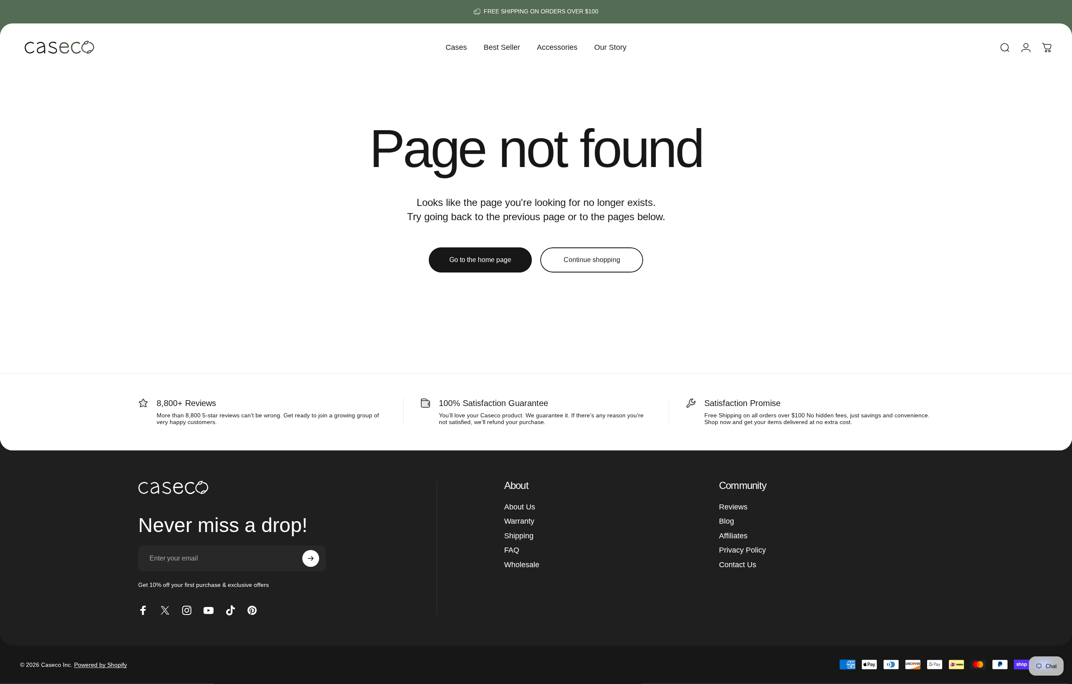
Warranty (519, 521)
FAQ (511, 550)
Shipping (518, 536)
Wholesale (521, 565)
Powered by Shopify (100, 664)
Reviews (733, 507)
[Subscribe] (310, 558)
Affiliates (733, 536)
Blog (726, 521)
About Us (519, 507)
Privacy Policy (742, 550)
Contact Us (737, 565)
